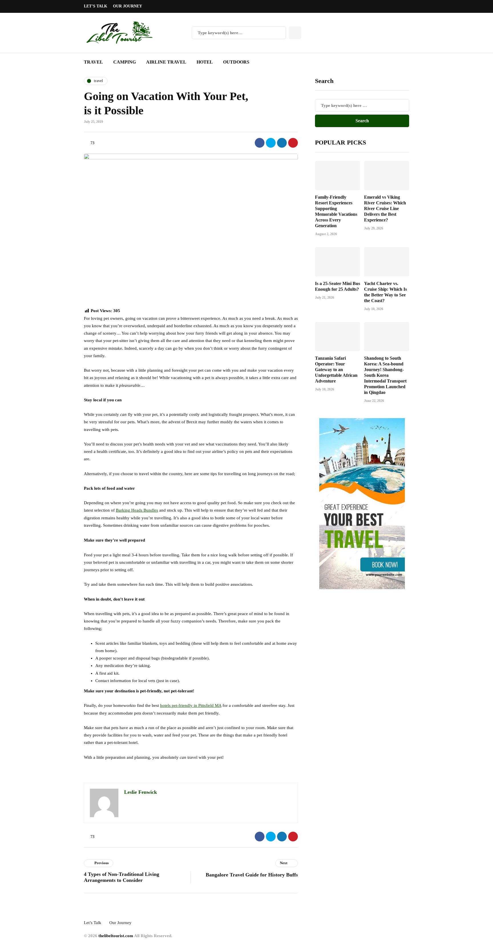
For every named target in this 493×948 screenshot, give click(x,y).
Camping (124, 62)
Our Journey (127, 6)
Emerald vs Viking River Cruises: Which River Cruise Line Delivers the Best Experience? (385, 208)
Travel (93, 62)
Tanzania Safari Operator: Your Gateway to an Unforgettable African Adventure (336, 369)
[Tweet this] (271, 143)
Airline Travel (166, 62)
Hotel (205, 62)
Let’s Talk (95, 6)
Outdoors (236, 62)
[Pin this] (293, 143)
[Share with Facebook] (259, 143)
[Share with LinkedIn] (282, 143)
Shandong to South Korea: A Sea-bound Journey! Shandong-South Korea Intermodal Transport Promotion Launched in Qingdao (385, 375)
